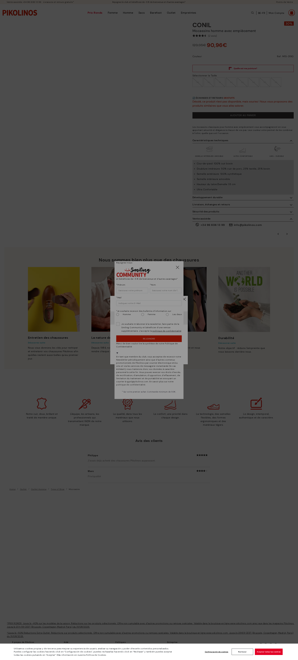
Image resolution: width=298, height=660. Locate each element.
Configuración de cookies (216, 652)
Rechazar (242, 652)
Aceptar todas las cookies (269, 652)
